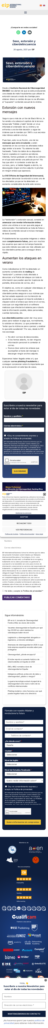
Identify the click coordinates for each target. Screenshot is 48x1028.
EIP (24, 392)
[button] (44, 494)
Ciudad (9, 751)
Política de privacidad (27, 534)
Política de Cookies (11, 534)
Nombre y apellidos (13, 416)
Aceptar (24, 517)
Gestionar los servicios (23, 513)
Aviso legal (39, 534)
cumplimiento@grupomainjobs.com (17, 577)
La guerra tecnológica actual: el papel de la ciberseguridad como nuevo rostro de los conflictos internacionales (24, 683)
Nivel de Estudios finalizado (18, 770)
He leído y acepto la (24, 591)
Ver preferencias (24, 530)
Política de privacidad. (22, 438)
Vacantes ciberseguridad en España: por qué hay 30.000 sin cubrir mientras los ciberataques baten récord (25, 630)
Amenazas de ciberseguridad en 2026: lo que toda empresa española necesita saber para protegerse (25, 647)
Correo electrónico (13, 426)
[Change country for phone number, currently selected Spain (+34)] (7, 735)
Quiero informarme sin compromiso (23, 822)
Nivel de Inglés (12, 760)
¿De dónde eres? (13, 741)
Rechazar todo (24, 523)
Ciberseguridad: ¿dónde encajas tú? (22, 654)
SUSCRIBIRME (20, 471)
